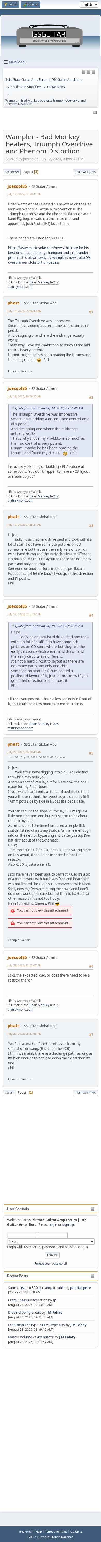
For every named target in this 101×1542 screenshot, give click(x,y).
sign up (68, 1224)
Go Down (12, 172)
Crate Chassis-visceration (27, 1300)
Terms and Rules (56, 1531)
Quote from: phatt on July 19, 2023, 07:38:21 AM (49, 626)
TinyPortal (25, 1531)
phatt (13, 303)
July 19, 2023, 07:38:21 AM (25, 524)
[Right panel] (84, 72)
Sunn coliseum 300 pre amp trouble (36, 1287)
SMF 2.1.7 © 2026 (39, 1536)
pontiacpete (80, 1287)
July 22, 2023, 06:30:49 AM (25, 752)
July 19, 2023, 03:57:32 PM (25, 614)
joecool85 (17, 186)
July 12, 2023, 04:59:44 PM (25, 194)
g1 (55, 1300)
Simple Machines (62, 1536)
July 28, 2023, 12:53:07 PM (25, 965)
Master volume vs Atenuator (31, 1337)
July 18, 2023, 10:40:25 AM (25, 396)
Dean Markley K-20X (44, 282)
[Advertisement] (24, 1426)
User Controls (18, 1209)
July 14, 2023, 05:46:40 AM (25, 311)
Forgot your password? (50, 1263)
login (53, 1224)
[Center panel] (88, 72)
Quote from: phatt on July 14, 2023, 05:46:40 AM (49, 408)
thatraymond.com (20, 286)
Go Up (9, 1093)
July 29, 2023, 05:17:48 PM (25, 1034)
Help (39, 1531)
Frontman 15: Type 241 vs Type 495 (36, 1325)
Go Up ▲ (76, 1531)
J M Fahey (54, 1312)
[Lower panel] (93, 72)
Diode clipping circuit (24, 1312)
